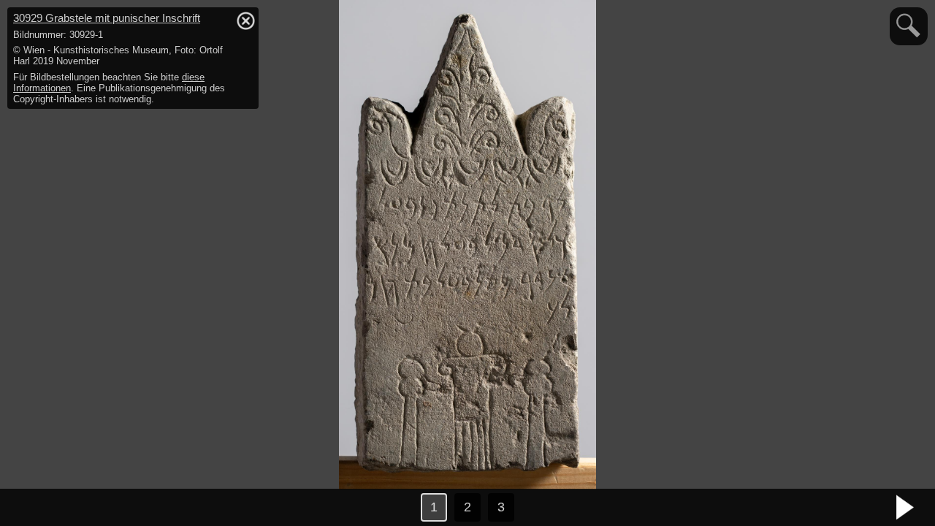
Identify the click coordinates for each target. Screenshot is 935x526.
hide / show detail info (245, 20)
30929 (106, 18)
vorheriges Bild (29, 507)
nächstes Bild (906, 507)
